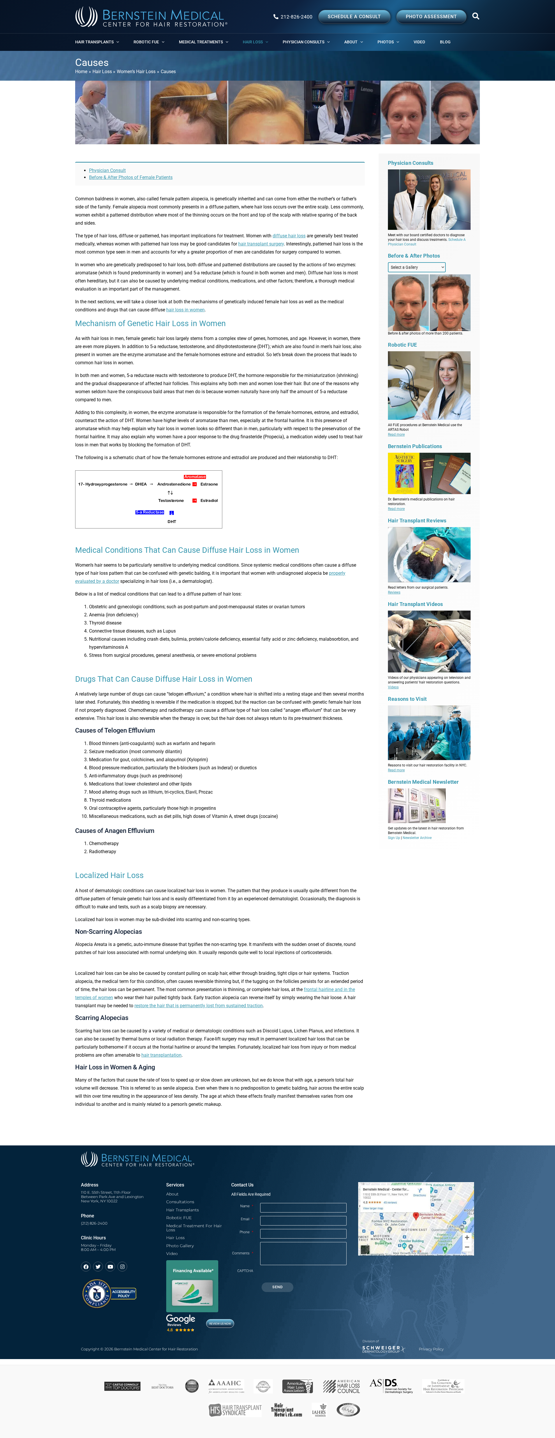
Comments (242, 1253)
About (172, 1194)
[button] (476, 17)
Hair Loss (175, 1237)
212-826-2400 (296, 17)
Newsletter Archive (417, 838)
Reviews (394, 592)
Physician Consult (107, 170)
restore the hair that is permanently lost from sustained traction (198, 1005)
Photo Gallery (180, 1245)
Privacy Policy (431, 1349)
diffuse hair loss (289, 236)
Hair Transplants (182, 1210)
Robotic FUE (179, 1217)
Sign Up (394, 838)
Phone (246, 1232)
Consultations (180, 1201)
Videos (393, 687)
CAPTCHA (245, 1271)
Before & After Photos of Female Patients (131, 177)
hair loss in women (185, 310)
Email (247, 1219)
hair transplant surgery (261, 244)
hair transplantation (161, 1055)
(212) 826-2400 (94, 1223)
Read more (396, 434)
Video (172, 1253)
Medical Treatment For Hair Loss (194, 1227)
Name (246, 1206)
